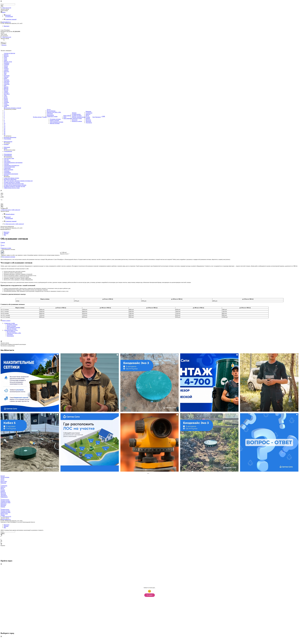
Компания (3, 483)
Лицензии (3, 494)
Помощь (3, 506)
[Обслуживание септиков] (8, 256)
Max (5, 234)
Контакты (3, 492)
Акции (2, 478)
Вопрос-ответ (4, 513)
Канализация (10, 335)
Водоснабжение (11, 331)
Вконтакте (6, 26)
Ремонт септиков (11, 326)
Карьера (3, 491)
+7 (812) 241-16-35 (6, 7)
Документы (4, 495)
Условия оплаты (5, 499)
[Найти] (2, 6)
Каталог (3, 475)
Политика (3, 505)
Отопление (10, 334)
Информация (4, 497)
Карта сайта (4, 481)
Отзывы (3, 490)
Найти (2, 533)
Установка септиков (12, 324)
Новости (3, 487)
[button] (1, 412)
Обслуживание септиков (13, 327)
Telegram (6, 233)
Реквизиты (3, 504)
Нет (3, 33)
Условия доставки (5, 501)
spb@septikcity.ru (6, 22)
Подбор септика (5, 477)
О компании (4, 485)
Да (1, 33)
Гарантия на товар (5, 502)
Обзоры (3, 515)
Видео (2, 488)
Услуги (2, 480)
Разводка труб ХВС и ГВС (14, 333)
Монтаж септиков (11, 328)
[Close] (1, 564)
